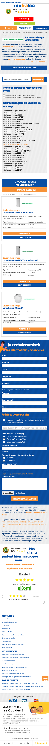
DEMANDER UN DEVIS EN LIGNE (24, 67)
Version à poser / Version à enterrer (18, 455)
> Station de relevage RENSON (13, 155)
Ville (4, 407)
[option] (24, 604)
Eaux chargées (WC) (15, 441)
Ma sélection (18, 2)
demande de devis (41, 28)
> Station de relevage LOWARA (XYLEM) (16, 146)
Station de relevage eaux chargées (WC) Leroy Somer (23, 97)
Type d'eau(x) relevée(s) (13, 433)
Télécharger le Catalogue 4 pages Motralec (16, 657)
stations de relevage (9, 46)
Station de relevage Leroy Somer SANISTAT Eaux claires (20, 683)
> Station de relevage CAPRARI (13, 119)
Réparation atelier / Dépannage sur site (14, 667)
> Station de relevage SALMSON (13, 157)
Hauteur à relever (9, 445)
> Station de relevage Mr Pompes (14, 149)
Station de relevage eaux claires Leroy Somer (20, 95)
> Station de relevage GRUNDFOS (14, 132)
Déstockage (6, 628)
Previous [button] (1, 596)
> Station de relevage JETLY (12, 138)
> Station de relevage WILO (12, 168)
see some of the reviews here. (24, 584)
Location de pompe (8, 664)
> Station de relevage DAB (11, 121)
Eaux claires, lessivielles (16, 436)
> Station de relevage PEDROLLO (14, 153)
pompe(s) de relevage (16, 59)
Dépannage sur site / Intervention (13, 635)
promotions (23, 19)
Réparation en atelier (8, 638)
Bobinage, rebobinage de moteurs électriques (16, 677)
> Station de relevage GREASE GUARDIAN (17, 130)
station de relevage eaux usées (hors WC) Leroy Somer (22, 522)
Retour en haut (45, 679)
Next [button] (44, 602)
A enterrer (11, 460)
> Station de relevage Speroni (12, 159)
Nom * (4, 355)
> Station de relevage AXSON (12, 115)
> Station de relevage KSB (11, 142)
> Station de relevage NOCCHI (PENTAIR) (17, 151)
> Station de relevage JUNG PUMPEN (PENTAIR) (19, 140)
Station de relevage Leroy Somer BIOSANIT (16, 690)
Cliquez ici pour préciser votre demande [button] (17, 473)
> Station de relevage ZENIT (12, 170)
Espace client (9, 2)
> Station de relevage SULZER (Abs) (15, 161)
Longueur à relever (10, 463)
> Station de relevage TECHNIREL (14, 163)
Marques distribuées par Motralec (13, 644)
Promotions (5, 625)
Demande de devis (24, 237)
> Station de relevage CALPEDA (13, 117)
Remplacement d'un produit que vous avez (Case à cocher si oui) (24, 421)
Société (3, 2)
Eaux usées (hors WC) (16, 439)
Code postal (7, 400)
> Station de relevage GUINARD (13, 134)
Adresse (5, 393)
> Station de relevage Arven (12, 113)
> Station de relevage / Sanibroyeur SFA (16, 110)
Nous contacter (7, 647)
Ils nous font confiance (9, 622)
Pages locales (6, 641)
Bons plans (23, 24)
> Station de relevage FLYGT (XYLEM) (15, 127)
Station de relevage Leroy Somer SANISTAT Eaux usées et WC (22, 686)
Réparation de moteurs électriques (13, 673)
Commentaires (8, 476)
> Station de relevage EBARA (12, 125)
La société (5, 619)
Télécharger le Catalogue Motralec (13, 654)
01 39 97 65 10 (25, 29)
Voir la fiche (23, 233)
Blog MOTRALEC (7, 632)
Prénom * (6, 362)
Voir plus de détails (38, 61)
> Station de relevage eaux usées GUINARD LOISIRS (21, 123)
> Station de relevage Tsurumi (13, 165)
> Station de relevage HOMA (12, 136)
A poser (9, 457)
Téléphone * (7, 376)
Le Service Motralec (8, 661)
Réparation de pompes (9, 670)
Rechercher (38, 79)
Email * (5, 369)
